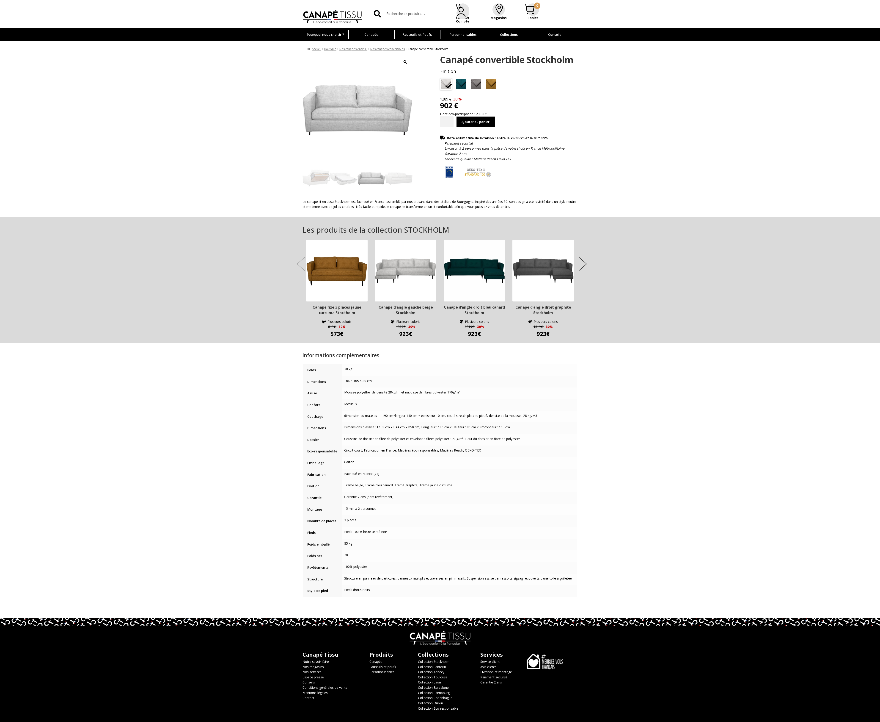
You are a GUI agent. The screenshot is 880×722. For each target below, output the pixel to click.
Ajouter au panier (476, 121)
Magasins (499, 18)
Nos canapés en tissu (353, 49)
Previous (299, 259)
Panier (533, 18)
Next (581, 259)
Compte (462, 21)
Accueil (316, 49)
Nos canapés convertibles (387, 49)
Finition (448, 71)
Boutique (330, 49)
